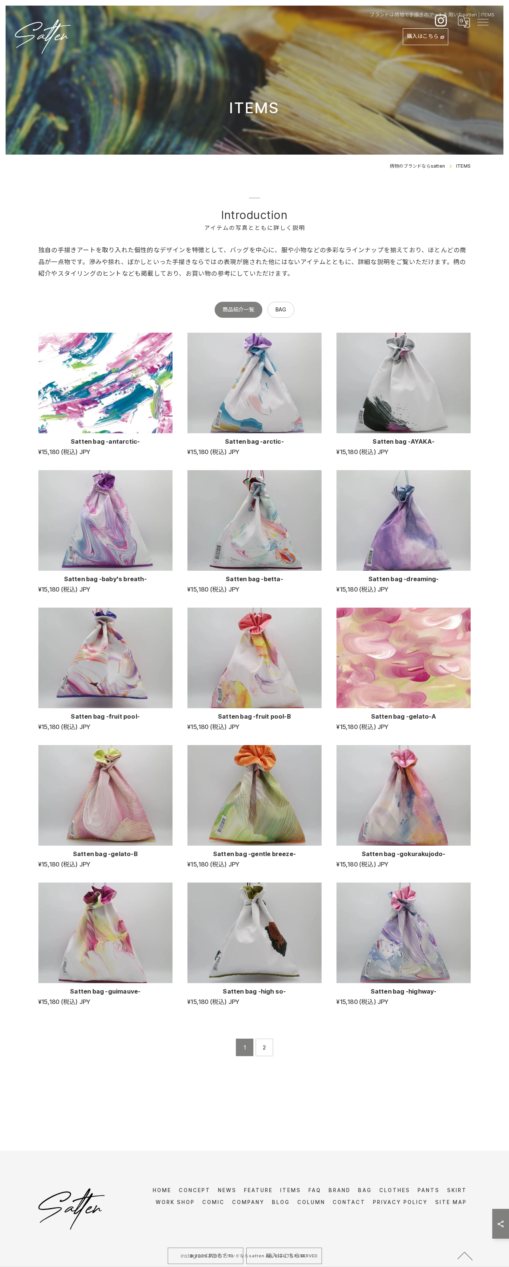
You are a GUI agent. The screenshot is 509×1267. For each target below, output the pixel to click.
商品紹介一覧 (238, 309)
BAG (281, 309)
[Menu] (482, 21)
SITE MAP (451, 1202)
